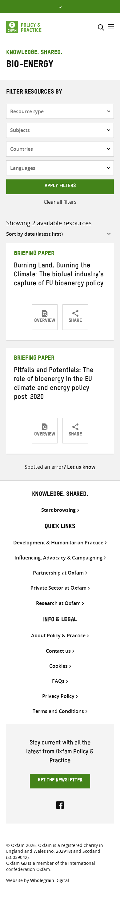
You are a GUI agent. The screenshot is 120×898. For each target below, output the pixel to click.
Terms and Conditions (58, 711)
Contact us (58, 651)
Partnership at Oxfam (58, 573)
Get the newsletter (60, 781)
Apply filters (60, 186)
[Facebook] (60, 804)
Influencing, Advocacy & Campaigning (58, 558)
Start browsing (58, 510)
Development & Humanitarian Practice (58, 543)
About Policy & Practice (58, 636)
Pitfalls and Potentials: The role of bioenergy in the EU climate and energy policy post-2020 (54, 384)
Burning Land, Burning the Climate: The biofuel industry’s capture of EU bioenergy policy (59, 275)
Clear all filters (60, 201)
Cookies (58, 666)
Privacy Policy (58, 696)
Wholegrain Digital (49, 880)
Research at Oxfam (58, 603)
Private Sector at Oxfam (58, 588)
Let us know (81, 466)
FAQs (58, 681)
